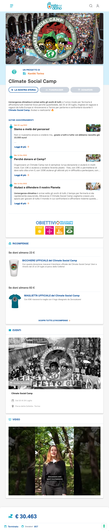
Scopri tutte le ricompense (53, 320)
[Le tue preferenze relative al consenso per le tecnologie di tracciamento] (104, 526)
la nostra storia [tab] (25, 89)
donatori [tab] (87, 89)
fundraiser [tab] (56, 89)
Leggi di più (20, 146)
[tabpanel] (54, 153)
